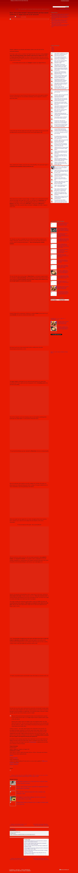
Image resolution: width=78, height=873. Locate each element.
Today (52, 47)
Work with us (20, 870)
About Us (52, 351)
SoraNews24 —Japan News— (22, 4)
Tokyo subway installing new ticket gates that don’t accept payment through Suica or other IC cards (60, 189)
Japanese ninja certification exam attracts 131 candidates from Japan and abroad (60, 193)
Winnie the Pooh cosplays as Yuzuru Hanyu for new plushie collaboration (62, 261)
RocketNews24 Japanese (65, 0)
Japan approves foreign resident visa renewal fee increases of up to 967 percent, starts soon (60, 15)
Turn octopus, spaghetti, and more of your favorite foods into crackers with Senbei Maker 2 (62, 271)
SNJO (31, 776)
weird (37, 776)
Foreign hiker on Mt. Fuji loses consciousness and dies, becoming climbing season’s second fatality (60, 121)
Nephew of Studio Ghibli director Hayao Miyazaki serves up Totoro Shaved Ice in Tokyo (60, 72)
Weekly (52, 48)
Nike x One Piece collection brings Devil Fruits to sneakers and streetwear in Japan (60, 61)
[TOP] (14, 9)
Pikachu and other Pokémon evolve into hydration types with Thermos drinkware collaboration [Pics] (60, 76)
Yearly (52, 51)
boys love (22, 775)
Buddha (26, 775)
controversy (37, 775)
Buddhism (30, 775)
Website (11, 755)
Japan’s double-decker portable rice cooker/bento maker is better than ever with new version (63, 276)
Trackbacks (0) (12, 829)
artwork (17, 775)
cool (41, 775)
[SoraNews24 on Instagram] (55, 0)
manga (14, 776)
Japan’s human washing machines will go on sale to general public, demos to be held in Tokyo (61, 171)
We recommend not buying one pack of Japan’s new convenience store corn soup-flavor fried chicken (60, 125)
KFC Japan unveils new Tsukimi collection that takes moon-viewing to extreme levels (63, 287)
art (14, 775)
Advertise (11, 870)
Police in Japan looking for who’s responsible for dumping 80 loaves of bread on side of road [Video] (35, 844)
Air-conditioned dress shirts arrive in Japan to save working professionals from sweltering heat (60, 137)
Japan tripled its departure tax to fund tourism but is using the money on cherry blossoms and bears (35, 841)
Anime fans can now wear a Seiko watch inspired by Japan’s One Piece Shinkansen (61, 103)
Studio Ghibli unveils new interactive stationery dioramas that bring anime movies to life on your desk (60, 99)
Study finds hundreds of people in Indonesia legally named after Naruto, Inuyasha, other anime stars (61, 159)
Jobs (68, 9)
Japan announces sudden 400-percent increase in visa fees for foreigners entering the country (61, 167)
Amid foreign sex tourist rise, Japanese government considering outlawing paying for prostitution (60, 80)
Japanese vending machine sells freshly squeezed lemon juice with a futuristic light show (60, 163)
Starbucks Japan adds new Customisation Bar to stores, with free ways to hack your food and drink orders (60, 17)
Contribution (62, 351)
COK (33, 775)
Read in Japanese (14, 764)
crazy (43, 775)
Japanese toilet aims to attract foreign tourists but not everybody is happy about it (61, 148)
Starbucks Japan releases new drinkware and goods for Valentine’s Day (60, 178)
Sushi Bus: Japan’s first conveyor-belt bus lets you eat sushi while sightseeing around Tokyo (61, 95)
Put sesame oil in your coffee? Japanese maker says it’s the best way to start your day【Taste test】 (60, 201)
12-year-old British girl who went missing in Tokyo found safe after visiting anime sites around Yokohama (61, 129)
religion (27, 776)
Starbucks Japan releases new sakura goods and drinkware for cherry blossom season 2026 (61, 182)
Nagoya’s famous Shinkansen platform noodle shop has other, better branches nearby (62, 266)
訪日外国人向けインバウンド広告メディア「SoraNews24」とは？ (58, 319)
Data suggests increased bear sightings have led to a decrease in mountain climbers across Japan (60, 65)
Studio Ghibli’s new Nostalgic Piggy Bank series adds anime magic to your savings (41, 825)
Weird (61, 9)
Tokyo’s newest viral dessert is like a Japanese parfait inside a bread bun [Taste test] (61, 152)
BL (19, 775)
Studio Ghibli (64, 9)
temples (34, 776)
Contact (58, 351)
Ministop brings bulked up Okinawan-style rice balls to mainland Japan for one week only (59, 20)
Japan (12, 775)
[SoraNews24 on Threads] (56, 0)
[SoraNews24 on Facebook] (54, 0)
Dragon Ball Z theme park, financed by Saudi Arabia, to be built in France (59, 23)
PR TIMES (15, 757)
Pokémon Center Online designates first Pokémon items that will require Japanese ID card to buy (60, 144)
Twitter (17, 762)
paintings (24, 776)
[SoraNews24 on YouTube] (58, 0)
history (11, 776)
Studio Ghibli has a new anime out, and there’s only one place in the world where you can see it (61, 175)
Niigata (20, 776)
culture (46, 775)
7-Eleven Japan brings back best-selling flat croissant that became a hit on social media (61, 114)
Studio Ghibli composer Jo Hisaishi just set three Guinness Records (60, 118)
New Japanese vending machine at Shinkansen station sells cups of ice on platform (60, 155)
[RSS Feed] (60, 0)
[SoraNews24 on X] (57, 0)
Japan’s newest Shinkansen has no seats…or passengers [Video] (60, 186)
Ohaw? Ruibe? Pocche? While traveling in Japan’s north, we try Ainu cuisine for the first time (63, 292)
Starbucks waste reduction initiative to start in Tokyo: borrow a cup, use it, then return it (18, 825)
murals (17, 776)
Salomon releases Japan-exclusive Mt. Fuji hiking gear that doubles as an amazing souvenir (61, 197)
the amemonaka (32, 742)
